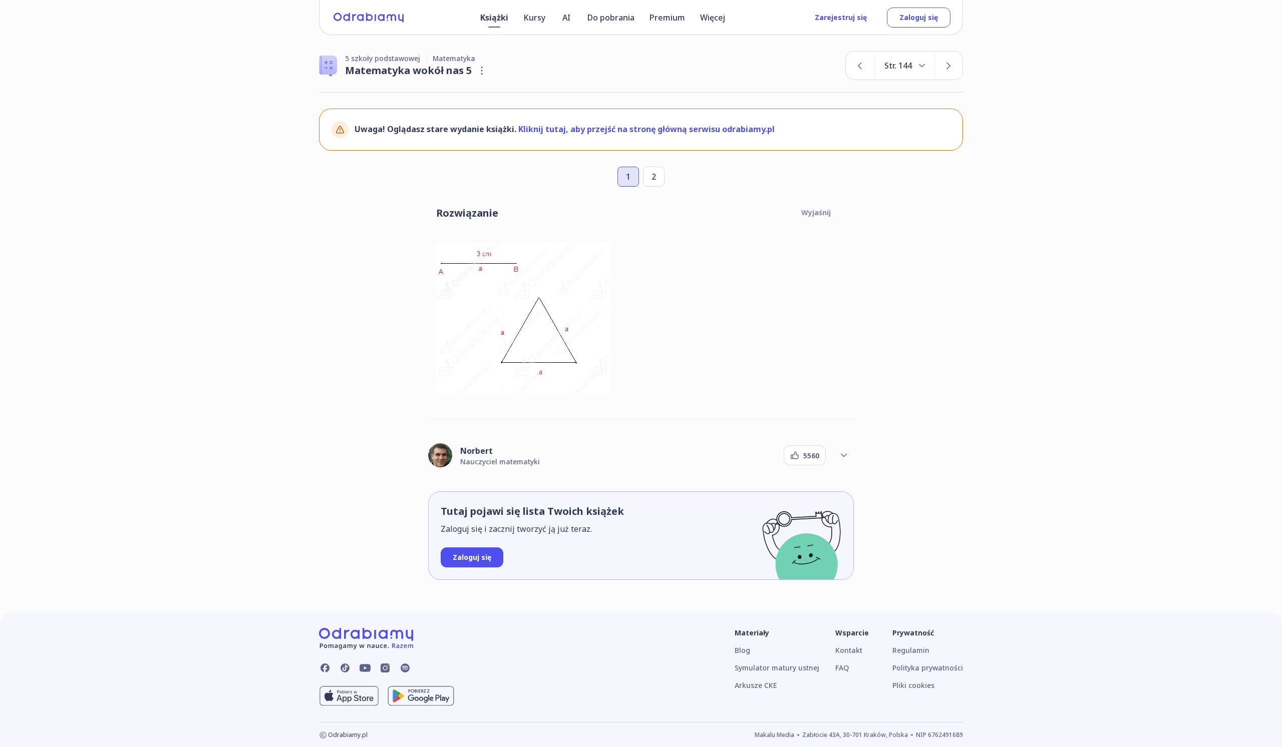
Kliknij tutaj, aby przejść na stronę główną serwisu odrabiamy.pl (646, 129)
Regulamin (910, 650)
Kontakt (848, 650)
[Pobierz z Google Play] (421, 696)
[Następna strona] (948, 66)
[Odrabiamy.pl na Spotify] (405, 668)
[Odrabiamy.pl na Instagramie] (385, 668)
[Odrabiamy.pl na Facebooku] (325, 668)
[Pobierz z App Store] (349, 696)
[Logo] (369, 18)
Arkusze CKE (756, 685)
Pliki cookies (913, 685)
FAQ (842, 667)
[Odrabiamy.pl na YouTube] (365, 668)
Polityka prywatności (927, 667)
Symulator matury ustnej (777, 667)
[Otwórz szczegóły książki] (482, 71)
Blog (742, 650)
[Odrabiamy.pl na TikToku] (345, 668)
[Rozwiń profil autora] (844, 455)
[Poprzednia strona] (860, 66)
